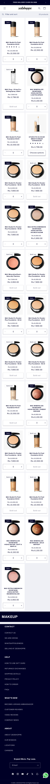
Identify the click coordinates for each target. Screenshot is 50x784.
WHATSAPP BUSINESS (14, 643)
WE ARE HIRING (11, 638)
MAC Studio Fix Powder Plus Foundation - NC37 (36, 319)
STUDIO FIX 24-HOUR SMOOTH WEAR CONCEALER (37, 138)
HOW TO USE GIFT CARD (15, 663)
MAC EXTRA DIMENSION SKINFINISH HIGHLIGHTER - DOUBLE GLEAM (37, 229)
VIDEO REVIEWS (11, 715)
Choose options (37, 153)
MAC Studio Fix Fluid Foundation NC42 (37, 454)
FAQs (7, 689)
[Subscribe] (37, 765)
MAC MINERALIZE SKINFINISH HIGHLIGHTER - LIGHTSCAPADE (36, 92)
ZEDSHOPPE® (21, 783)
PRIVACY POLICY (12, 679)
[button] (4, 8)
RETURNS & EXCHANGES (15, 668)
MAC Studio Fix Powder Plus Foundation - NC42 (13, 319)
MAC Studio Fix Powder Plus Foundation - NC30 (36, 184)
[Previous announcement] (4, 2)
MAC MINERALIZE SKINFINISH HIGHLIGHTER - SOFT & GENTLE (13, 543)
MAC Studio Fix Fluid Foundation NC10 (13, 406)
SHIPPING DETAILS (12, 674)
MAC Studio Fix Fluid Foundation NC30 (37, 498)
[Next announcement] (45, 2)
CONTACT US (10, 633)
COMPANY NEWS (12, 720)
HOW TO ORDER (11, 684)
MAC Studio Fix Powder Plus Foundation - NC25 (13, 228)
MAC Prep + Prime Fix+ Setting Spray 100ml (13, 90)
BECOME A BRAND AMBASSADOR (19, 704)
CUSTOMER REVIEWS (14, 709)
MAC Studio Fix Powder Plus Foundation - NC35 (13, 184)
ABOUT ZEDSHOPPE (13, 735)
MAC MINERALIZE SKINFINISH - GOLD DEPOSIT (37, 542)
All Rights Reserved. (32, 783)
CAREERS (9, 750)
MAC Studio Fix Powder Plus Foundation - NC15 (36, 363)
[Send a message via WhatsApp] (45, 775)
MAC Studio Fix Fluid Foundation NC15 (37, 43)
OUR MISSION (10, 740)
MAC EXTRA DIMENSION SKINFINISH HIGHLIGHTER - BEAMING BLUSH (13, 591)
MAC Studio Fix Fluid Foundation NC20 (13, 43)
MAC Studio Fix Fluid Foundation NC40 (13, 498)
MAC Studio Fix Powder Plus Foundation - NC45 (36, 275)
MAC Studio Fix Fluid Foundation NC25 (13, 138)
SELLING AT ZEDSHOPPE (15, 648)
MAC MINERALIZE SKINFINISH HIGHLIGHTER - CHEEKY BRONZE (37, 408)
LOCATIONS (10, 745)
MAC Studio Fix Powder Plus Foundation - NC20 (13, 363)
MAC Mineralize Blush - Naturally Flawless (13, 275)
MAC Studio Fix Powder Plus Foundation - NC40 (13, 454)
